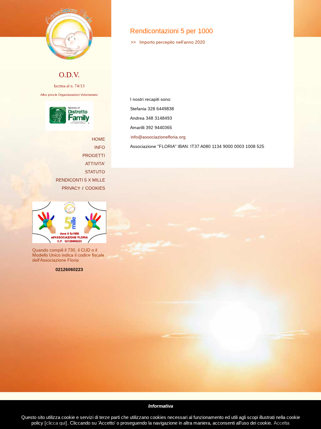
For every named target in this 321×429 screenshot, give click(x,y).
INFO (99, 147)
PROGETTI (93, 155)
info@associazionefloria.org (158, 136)
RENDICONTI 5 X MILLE (80, 179)
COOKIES (95, 188)
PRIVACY (71, 188)
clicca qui (55, 423)
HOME (98, 139)
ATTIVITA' (95, 163)
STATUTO (95, 171)
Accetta (281, 423)
